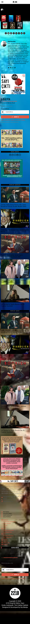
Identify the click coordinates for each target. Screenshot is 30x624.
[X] (12, 551)
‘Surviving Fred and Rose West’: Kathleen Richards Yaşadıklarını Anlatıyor (13, 281)
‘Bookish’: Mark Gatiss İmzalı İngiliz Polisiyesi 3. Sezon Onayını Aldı (12, 256)
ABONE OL (16, 117)
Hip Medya (24, 607)
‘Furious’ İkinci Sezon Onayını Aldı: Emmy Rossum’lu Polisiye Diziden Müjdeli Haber (14, 205)
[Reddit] (22, 33)
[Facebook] (6, 33)
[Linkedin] (16, 33)
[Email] (24, 33)
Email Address (5, 109)
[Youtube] (18, 551)
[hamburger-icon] (26, 507)
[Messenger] (8, 33)
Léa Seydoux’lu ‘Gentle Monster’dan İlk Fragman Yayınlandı (12, 305)
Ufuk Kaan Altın (11, 41)
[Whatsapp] (19, 33)
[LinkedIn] (16, 551)
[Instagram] (13, 68)
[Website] (15, 68)
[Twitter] (11, 33)
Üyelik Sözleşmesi (5, 120)
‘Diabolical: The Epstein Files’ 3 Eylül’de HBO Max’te (15, 231)
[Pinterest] (14, 33)
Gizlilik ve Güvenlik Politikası (18, 120)
